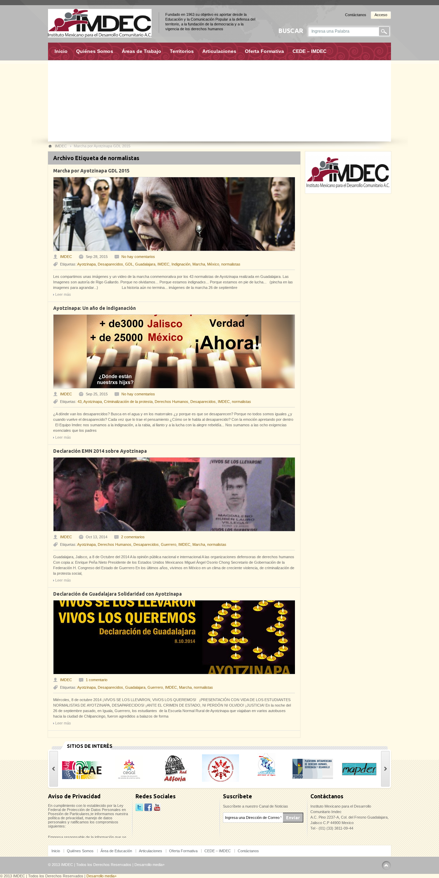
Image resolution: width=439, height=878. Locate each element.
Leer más (63, 294)
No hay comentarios (138, 257)
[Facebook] (148, 807)
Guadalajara (145, 264)
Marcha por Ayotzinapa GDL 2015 (91, 170)
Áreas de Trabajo (141, 51)
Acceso (381, 15)
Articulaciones (219, 51)
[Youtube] (157, 807)
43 (80, 401)
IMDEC (66, 257)
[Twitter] (139, 807)
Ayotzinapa (86, 264)
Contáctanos (355, 15)
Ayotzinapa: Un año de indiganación (94, 308)
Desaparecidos (110, 264)
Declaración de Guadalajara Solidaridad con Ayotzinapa (117, 594)
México (213, 264)
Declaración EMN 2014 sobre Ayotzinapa (100, 451)
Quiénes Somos (94, 51)
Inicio (61, 51)
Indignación (180, 264)
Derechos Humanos (171, 401)
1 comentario (96, 680)
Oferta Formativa (264, 51)
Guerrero (168, 544)
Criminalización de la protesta (128, 401)
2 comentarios (133, 537)
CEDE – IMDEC (310, 51)
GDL (129, 264)
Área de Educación (116, 851)
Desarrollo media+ (149, 865)
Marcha (198, 264)
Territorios (182, 51)
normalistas (230, 264)
